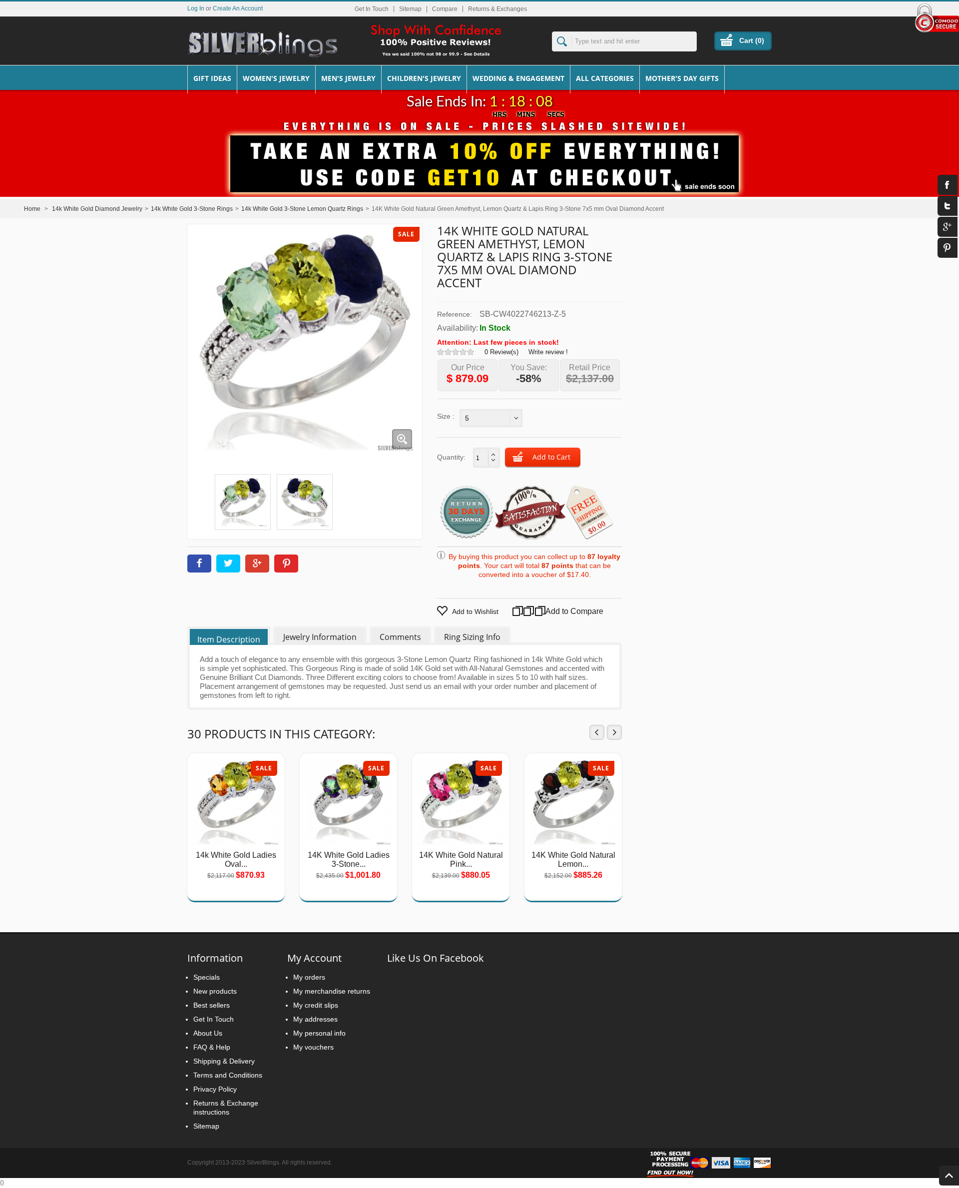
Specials (206, 977)
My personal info (319, 1033)
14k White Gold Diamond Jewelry (97, 208)
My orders (309, 977)
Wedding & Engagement (518, 78)
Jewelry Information (320, 636)
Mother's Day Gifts (682, 78)
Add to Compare (562, 611)
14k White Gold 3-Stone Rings (192, 208)
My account (314, 958)
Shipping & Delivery (224, 1061)
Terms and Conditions (227, 1075)
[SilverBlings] (262, 44)
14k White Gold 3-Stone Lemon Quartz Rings (302, 208)
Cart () (751, 40)
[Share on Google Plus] (257, 564)
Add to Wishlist (475, 611)
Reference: (454, 314)
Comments (400, 636)
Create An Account (238, 8)
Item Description (228, 639)
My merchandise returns (331, 991)
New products (215, 991)
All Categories (605, 78)
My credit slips (315, 1005)
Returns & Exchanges (497, 8)
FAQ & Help (211, 1047)
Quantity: (451, 457)
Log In (195, 8)
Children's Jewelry (424, 78)
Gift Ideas (212, 78)
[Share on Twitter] (228, 564)
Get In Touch (372, 8)
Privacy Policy (215, 1089)
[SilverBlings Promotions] (479, 156)
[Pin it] (286, 564)
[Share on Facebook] (199, 564)
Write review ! (548, 352)
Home (32, 208)
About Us (207, 1033)
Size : (446, 416)
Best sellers (211, 1005)
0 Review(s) (501, 352)
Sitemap (410, 8)
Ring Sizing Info (472, 636)
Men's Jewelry (348, 78)
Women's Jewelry (276, 78)
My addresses (315, 1019)
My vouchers (313, 1047)
